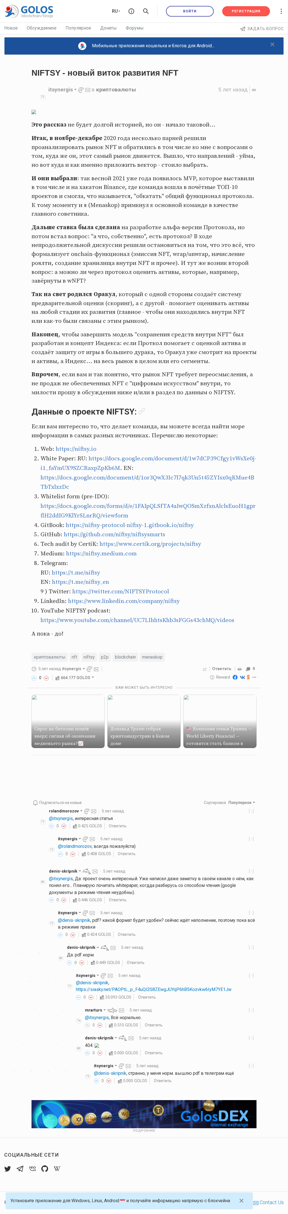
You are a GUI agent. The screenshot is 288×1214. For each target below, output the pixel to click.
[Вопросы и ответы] (131, 11)
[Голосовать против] (46, 677)
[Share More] (254, 677)
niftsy (89, 657)
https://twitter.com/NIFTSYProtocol (120, 591)
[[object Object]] (240, 668)
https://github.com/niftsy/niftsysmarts (114, 534)
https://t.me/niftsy (76, 572)
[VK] (242, 677)
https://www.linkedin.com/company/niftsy (124, 601)
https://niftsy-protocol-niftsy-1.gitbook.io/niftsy (130, 525)
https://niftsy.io (76, 449)
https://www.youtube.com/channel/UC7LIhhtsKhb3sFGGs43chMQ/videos (137, 620)
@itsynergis (61, 818)
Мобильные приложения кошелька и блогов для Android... (153, 45)
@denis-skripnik (74, 920)
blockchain (125, 657)
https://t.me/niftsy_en (80, 582)
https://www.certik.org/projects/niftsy (150, 544)
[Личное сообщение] (87, 89)
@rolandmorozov (75, 846)
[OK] (248, 677)
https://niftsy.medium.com (101, 553)
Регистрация (246, 11)
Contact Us (271, 1202)
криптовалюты (116, 89)
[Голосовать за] (34, 677)
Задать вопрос (266, 28)
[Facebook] (235, 677)
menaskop (152, 657)
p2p (105, 657)
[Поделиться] (205, 668)
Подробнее (144, 1130)
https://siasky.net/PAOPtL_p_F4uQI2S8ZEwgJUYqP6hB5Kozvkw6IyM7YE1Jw (153, 989)
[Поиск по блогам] (146, 11)
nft (74, 657)
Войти (190, 11)
